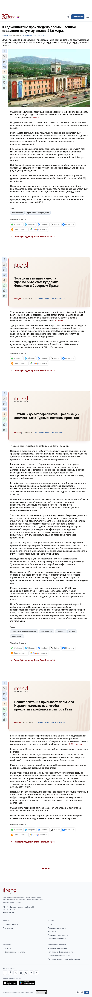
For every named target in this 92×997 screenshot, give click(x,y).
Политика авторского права (59, 955)
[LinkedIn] (31, 972)
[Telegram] (26, 972)
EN (78, 992)
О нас (50, 924)
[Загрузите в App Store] (10, 983)
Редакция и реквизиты (57, 928)
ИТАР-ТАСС (60, 320)
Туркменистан (46, 631)
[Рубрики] (87, 16)
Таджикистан (17, 213)
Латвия (72, 631)
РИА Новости (75, 744)
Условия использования (57, 948)
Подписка (7, 948)
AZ (82, 992)
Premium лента (8, 928)
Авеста (36, 117)
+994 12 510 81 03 (9, 910)
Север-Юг (61, 631)
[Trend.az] (11, 16)
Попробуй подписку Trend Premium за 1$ (34, 236)
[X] (15, 972)
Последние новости (10, 924)
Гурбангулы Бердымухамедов (24, 631)
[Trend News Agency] (9, 891)
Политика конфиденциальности (60, 952)
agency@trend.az (9, 912)
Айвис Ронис (17, 636)
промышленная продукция (38, 213)
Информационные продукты (14, 952)
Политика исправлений (57, 939)
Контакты (52, 932)
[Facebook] (10, 972)
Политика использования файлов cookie (64, 959)
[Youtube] (21, 972)
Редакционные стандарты (58, 935)
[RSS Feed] (36, 972)
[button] (4, 51)
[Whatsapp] (5, 972)
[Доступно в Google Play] (27, 983)
